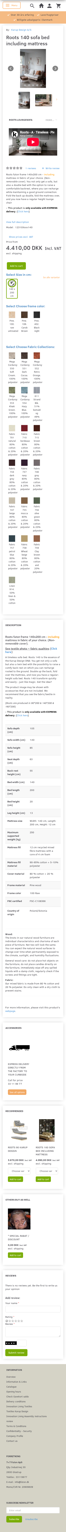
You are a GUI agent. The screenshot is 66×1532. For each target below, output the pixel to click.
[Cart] (58, 5)
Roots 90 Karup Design (17, 1149)
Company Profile (14, 1435)
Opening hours (13, 1391)
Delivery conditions (16, 1401)
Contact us (11, 1440)
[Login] (49, 5)
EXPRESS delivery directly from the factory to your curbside (18, 1069)
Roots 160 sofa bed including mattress (45, 1151)
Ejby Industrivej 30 (16, 1467)
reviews (30, 168)
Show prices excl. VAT (21, 236)
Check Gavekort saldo (17, 1396)
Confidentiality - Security (19, 1430)
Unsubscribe (31, 1519)
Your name (11, 1303)
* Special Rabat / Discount (18, 1237)
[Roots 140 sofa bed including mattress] (33, 68)
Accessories (13, 1027)
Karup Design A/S (21, 29)
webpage (10, 1011)
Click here (23, 211)
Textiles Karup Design (17, 1411)
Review (9, 1324)
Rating (8, 1316)
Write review (52, 168)
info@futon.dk (22, 1481)
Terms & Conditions (16, 1426)
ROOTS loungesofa (20, 119)
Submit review (16, 1352)
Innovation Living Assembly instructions (26, 1416)
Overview (10, 1376)
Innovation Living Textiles (19, 1406)
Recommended (14, 1111)
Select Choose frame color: (25, 306)
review (9, 1421)
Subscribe (14, 1519)
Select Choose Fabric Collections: (30, 347)
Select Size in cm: (19, 274)
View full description (17, 222)
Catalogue (11, 1386)
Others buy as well (17, 1199)
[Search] (32, 5)
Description (13, 625)
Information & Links (16, 1381)
